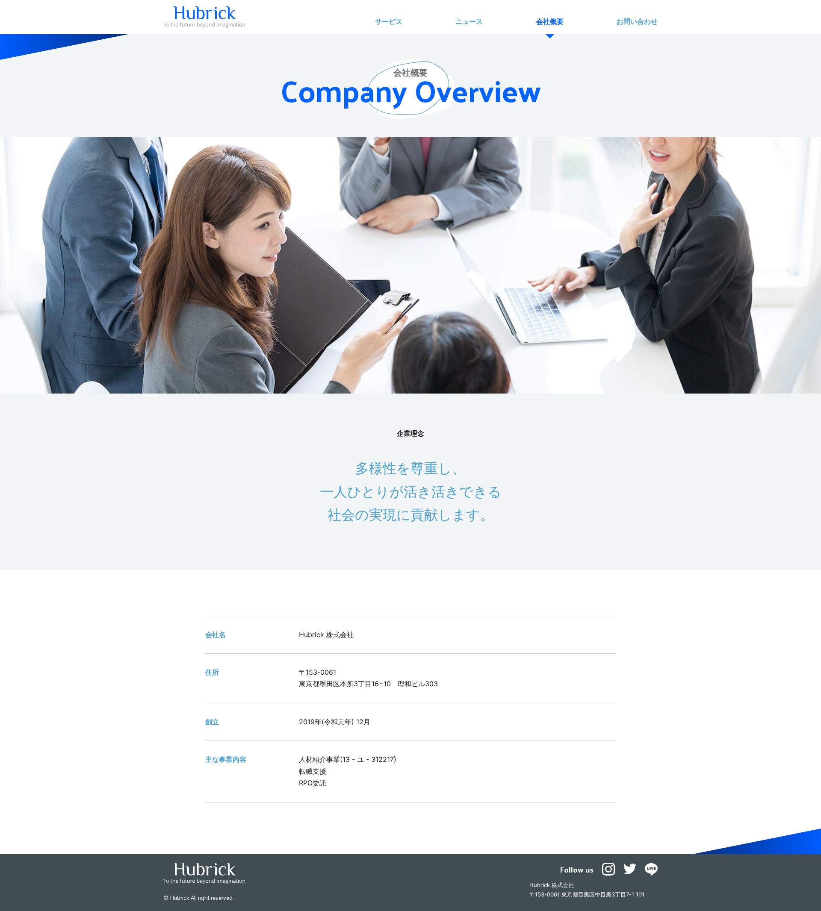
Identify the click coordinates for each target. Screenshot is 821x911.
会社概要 (550, 21)
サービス (388, 21)
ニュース (469, 21)
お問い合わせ (637, 21)
